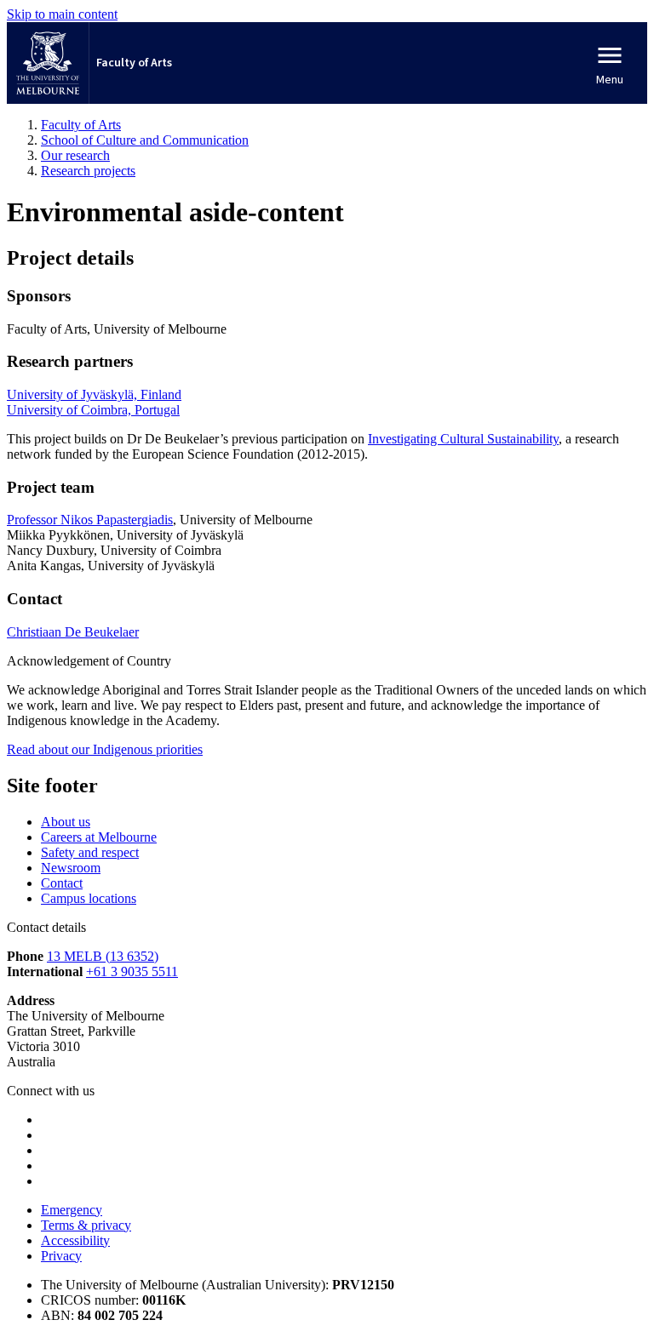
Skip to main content (62, 14)
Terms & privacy (86, 1225)
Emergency (71, 1210)
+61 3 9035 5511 (132, 971)
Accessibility (75, 1240)
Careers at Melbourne (99, 837)
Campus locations (88, 898)
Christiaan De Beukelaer (73, 632)
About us (65, 821)
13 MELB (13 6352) (102, 956)
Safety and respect (90, 852)
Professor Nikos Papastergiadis (90, 519)
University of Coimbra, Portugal (93, 410)
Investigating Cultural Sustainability (463, 438)
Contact (62, 883)
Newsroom (70, 867)
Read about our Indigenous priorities (105, 749)
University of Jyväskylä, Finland (94, 394)
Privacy (61, 1255)
